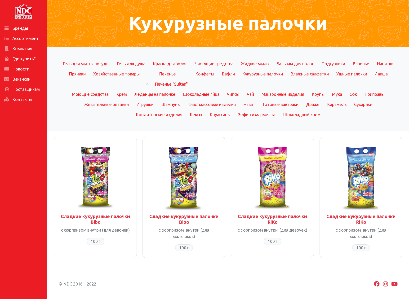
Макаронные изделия (283, 94)
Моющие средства (90, 94)
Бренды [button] (19, 28)
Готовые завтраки (280, 104)
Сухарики (363, 104)
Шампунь (170, 104)
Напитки (385, 63)
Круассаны (220, 114)
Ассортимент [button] (25, 38)
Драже (313, 104)
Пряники (77, 73)
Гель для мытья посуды (86, 63)
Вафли (228, 73)
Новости (20, 68)
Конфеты (204, 73)
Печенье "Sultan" (171, 84)
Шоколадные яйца (201, 94)
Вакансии (21, 79)
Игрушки (145, 104)
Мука (337, 94)
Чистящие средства (214, 63)
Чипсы (233, 94)
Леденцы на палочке (154, 94)
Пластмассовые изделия (211, 104)
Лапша (381, 73)
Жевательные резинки (106, 104)
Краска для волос (170, 63)
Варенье (361, 63)
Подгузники (333, 63)
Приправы (374, 94)
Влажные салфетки (309, 73)
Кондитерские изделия (159, 114)
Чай (250, 94)
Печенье (167, 73)
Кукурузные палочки (262, 73)
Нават (249, 104)
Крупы (318, 94)
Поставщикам (25, 89)
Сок (353, 94)
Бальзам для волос (295, 63)
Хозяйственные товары (116, 73)
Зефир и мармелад (257, 114)
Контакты (21, 99)
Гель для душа (131, 63)
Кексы (196, 114)
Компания (21, 48)
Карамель (337, 104)
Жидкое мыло (255, 63)
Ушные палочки (351, 73)
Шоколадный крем (301, 114)
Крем (121, 94)
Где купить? (23, 58)
